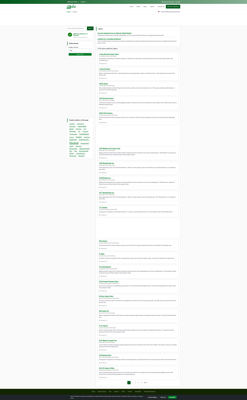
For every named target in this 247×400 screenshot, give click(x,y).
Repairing (81, 156)
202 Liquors (103, 241)
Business (78, 129)
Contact (116, 391)
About (138, 6)
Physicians (72, 156)
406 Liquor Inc (104, 311)
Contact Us (161, 6)
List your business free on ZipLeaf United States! (114, 33)
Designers (87, 137)
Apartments (80, 124)
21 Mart (101, 254)
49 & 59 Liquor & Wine (106, 368)
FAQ (110, 391)
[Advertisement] (123, 19)
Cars (84, 129)
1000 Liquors (103, 84)
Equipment (73, 140)
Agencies (72, 124)
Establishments (84, 140)
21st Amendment (105, 267)
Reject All (163, 397)
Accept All (172, 397)
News (145, 6)
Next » (145, 382)
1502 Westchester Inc (106, 163)
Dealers (79, 137)
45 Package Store (105, 355)
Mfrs (70, 151)
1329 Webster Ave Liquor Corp (109, 148)
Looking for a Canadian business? (109, 39)
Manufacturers (85, 149)
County (71, 137)
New (75, 151)
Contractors (84, 134)
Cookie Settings (152, 397)
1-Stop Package (104, 69)
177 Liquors (103, 207)
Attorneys (72, 126)
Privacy (130, 391)
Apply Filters (80, 54)
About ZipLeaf (102, 391)
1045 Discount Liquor (106, 98)
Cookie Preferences (149, 391)
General (73, 143)
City (79, 131)
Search (152, 6)
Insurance (78, 146)
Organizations (80, 153)
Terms (123, 391)
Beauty (71, 129)
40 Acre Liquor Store (106, 296)
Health (71, 146)
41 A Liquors (103, 326)
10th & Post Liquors (106, 113)
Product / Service (73, 47)
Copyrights (138, 391)
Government (85, 143)
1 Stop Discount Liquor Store (109, 54)
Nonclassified (83, 151)
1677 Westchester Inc (106, 193)
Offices (71, 153)
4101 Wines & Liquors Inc (108, 340)
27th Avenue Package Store (108, 281)
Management (73, 148)
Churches (72, 131)
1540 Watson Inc (105, 178)
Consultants (73, 134)
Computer (85, 131)
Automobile (82, 126)
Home (131, 6)
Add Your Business (173, 6)
